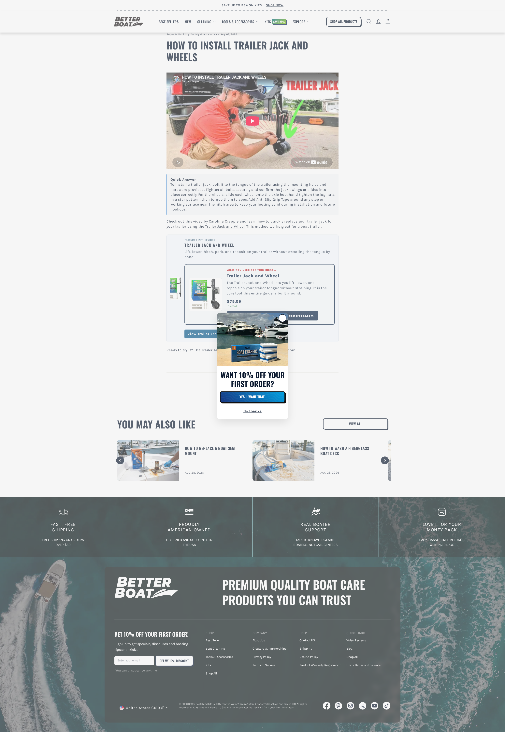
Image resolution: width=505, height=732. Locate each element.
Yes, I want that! (252, 396)
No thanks (252, 411)
